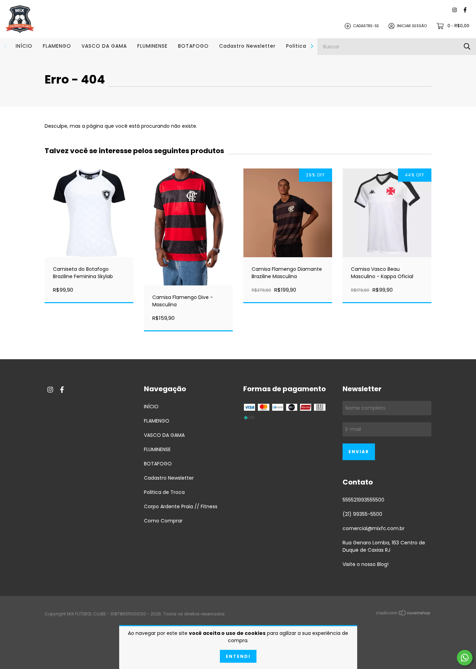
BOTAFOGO (193, 45)
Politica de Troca (164, 492)
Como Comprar (163, 520)
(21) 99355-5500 (362, 514)
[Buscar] (467, 46)
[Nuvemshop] (403, 614)
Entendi (238, 656)
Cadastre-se (366, 26)
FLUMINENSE (152, 45)
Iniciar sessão (412, 26)
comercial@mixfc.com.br (374, 528)
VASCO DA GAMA (104, 45)
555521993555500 (363, 499)
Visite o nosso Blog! (366, 564)
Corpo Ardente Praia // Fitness (180, 506)
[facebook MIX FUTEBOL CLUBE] (465, 10)
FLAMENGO (57, 45)
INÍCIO (24, 45)
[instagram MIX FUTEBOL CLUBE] (455, 10)
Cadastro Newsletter (247, 45)
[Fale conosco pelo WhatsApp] (465, 658)
